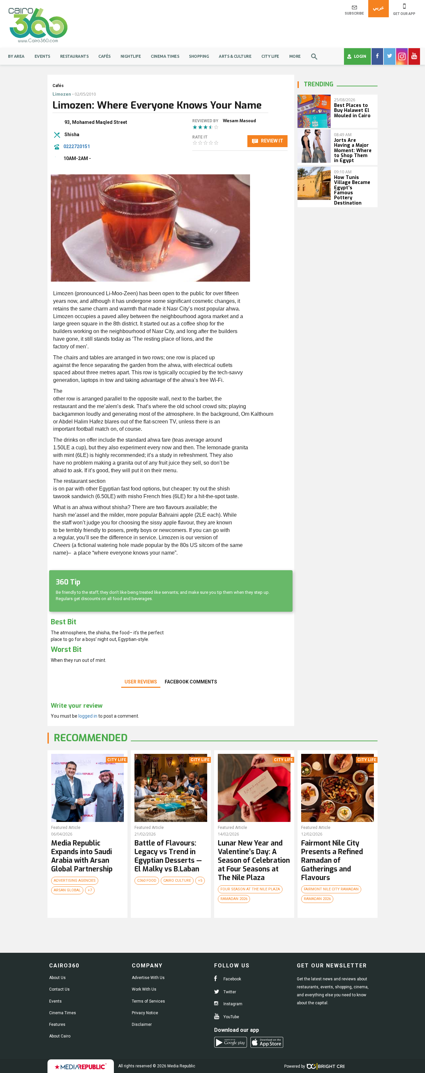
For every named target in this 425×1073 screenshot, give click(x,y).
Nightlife (131, 56)
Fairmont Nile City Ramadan (331, 889)
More (295, 56)
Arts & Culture (235, 56)
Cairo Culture (177, 880)
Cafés (104, 56)
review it (271, 140)
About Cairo (59, 1036)
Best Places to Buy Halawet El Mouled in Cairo (352, 110)
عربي (378, 7)
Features (57, 1024)
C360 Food (146, 880)
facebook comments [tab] (191, 681)
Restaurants (74, 56)
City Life (270, 56)
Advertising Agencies (75, 880)
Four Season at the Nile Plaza (250, 889)
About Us (57, 977)
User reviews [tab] (141, 681)
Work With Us (144, 989)
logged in (87, 716)
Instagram (232, 1004)
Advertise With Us (148, 977)
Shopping (199, 56)
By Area (16, 56)
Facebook (231, 979)
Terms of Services (148, 1001)
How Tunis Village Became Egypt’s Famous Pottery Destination (352, 190)
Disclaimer (142, 1024)
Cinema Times (165, 56)
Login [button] (360, 56)
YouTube (230, 1017)
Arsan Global (67, 890)
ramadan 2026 (233, 899)
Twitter (229, 992)
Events (42, 56)
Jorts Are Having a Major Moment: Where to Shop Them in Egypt (353, 150)
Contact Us (59, 989)
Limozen (61, 94)
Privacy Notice (145, 1013)
